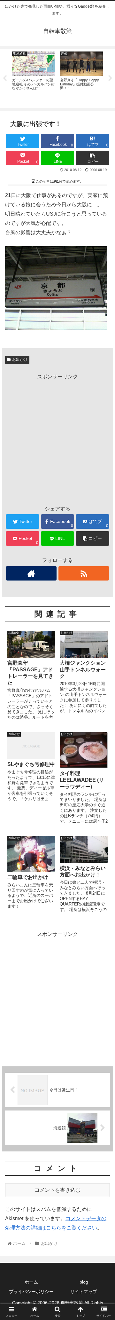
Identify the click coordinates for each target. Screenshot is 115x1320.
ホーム (31, 1281)
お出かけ (19, 359)
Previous (5, 78)
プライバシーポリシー (31, 1291)
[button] (102, 825)
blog (84, 1281)
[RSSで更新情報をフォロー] (83, 573)
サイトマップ (83, 1291)
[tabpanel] (34, 77)
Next (110, 78)
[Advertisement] (57, 439)
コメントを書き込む (57, 1190)
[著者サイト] (31, 573)
